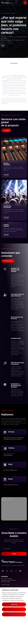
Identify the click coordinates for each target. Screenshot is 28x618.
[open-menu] (25, 2)
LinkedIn (5, 484)
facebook (15, 484)
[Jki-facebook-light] (16, 571)
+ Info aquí (6, 174)
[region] (14, 602)
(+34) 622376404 (8, 455)
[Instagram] (11, 571)
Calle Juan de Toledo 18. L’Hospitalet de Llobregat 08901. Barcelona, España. (14, 438)
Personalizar (14, 609)
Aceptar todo (14, 604)
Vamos (2, 45)
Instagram (10, 484)
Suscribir (14, 553)
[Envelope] (20, 571)
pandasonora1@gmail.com (10, 470)
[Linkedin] (2, 571)
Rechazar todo (14, 614)
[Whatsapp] (7, 571)
